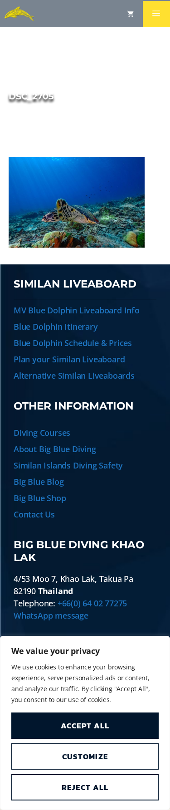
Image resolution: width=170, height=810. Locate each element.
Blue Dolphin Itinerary (56, 326)
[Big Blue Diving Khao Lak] (19, 13)
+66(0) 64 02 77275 (92, 603)
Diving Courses (42, 432)
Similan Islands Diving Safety (68, 465)
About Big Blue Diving (55, 449)
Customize (85, 756)
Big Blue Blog (38, 481)
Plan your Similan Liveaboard (69, 359)
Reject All (85, 787)
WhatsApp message (51, 615)
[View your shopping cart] (130, 13)
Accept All (85, 726)
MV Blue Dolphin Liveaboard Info (77, 310)
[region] (85, 723)
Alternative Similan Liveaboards (74, 375)
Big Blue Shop (40, 498)
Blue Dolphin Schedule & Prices (73, 342)
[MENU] (156, 14)
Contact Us (34, 514)
